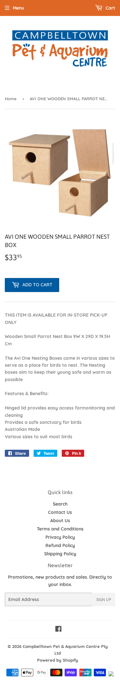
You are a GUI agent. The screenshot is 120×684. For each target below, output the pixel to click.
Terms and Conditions (60, 529)
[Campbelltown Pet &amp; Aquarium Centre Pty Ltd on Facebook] (58, 630)
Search (60, 504)
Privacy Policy (60, 537)
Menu (18, 8)
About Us (60, 520)
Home (11, 98)
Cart (109, 8)
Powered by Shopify (57, 660)
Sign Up (103, 599)
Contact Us (60, 512)
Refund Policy (60, 545)
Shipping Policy (60, 554)
